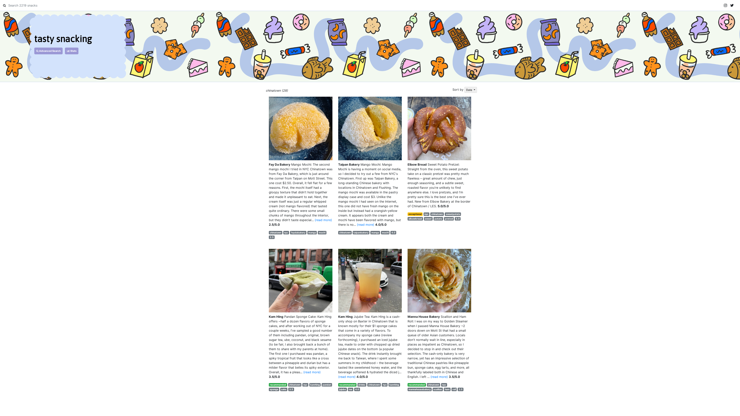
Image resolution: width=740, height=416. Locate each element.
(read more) (323, 220)
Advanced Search (50, 50)
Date (469, 89)
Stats (73, 50)
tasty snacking (63, 38)
